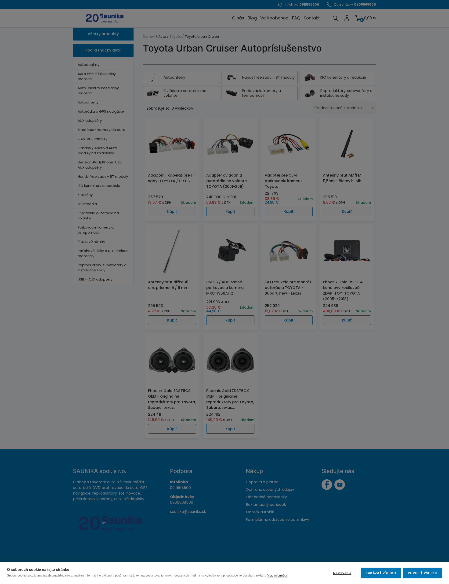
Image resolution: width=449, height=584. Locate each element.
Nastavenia (342, 573)
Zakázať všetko (381, 573)
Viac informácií (277, 575)
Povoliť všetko (422, 573)
